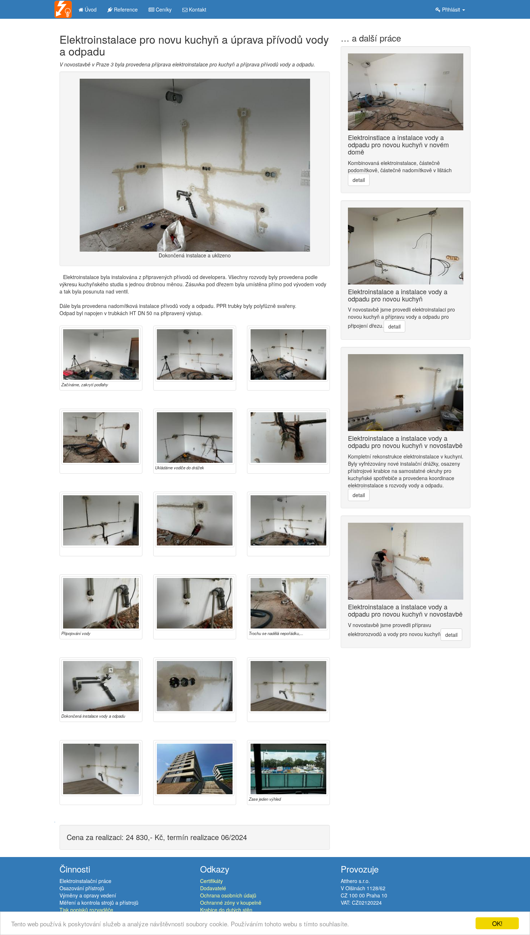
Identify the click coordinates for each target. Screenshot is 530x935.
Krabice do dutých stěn (226, 909)
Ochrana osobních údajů (228, 895)
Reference (125, 9)
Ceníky (163, 9)
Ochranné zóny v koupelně (230, 902)
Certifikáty (211, 880)
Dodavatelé (213, 888)
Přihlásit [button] (451, 9)
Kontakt (196, 9)
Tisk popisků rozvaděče (86, 909)
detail (359, 179)
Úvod (90, 9)
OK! (497, 923)
